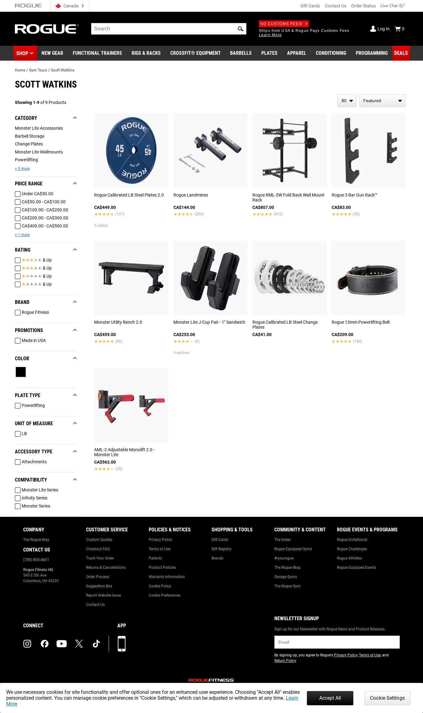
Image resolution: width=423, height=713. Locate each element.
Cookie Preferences (165, 595)
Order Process (97, 577)
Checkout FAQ (98, 549)
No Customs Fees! (281, 24)
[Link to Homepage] (47, 29)
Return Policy (285, 661)
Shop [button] (22, 53)
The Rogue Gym (287, 586)
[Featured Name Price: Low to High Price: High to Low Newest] (382, 100)
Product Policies (162, 567)
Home (20, 70)
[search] (168, 29)
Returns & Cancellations (106, 567)
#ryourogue (284, 558)
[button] (240, 29)
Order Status (363, 5)
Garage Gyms (285, 577)
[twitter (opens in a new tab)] (79, 643)
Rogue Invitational (352, 540)
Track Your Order (100, 558)
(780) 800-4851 (36, 560)
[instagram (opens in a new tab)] (27, 643)
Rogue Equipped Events (356, 567)
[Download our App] (121, 643)
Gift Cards (310, 5)
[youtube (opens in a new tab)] (61, 643)
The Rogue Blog (287, 567)
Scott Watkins (62, 70)
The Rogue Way (36, 540)
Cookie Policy (160, 586)
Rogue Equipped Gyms (293, 549)
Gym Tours (38, 70)
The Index (282, 540)
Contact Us (335, 5)
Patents (155, 558)
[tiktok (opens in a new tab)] (96, 643)
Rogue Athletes (349, 558)
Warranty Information (167, 577)
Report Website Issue (103, 595)
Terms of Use (159, 549)
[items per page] (347, 100)
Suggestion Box (99, 586)
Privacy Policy (160, 540)
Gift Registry (222, 549)
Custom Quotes (99, 540)
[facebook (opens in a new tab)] (44, 643)
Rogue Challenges (352, 549)
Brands (217, 558)
